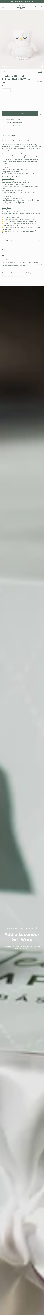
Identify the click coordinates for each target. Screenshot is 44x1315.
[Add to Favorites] (40, 113)
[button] (3, 7)
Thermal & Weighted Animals (30, 273)
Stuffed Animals (13, 273)
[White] (6, 90)
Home (3, 273)
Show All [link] (40, 72)
